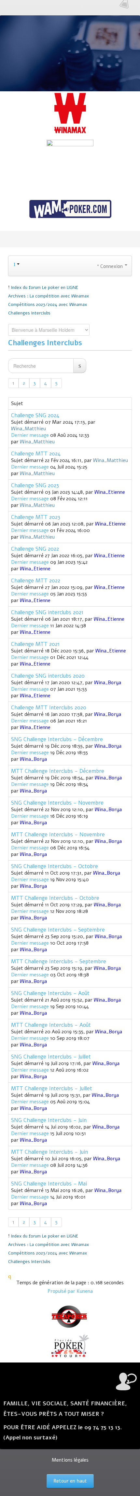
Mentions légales (70, 1460)
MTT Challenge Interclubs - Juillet (51, 1088)
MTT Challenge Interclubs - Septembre (58, 961)
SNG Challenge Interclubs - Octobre (54, 866)
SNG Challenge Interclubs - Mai (49, 1183)
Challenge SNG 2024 (35, 415)
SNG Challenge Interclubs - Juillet (51, 1056)
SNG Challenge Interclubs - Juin (49, 1120)
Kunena (85, 1291)
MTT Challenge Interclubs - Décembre (57, 771)
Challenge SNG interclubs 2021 (47, 612)
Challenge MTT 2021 (35, 644)
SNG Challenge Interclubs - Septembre (58, 930)
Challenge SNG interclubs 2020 (48, 676)
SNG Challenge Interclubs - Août (50, 993)
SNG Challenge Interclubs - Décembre (57, 739)
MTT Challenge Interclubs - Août (51, 1025)
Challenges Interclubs (45, 343)
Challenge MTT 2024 (36, 453)
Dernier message (30, 435)
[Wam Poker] (70, 209)
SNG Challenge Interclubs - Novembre (57, 803)
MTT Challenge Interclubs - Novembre (58, 834)
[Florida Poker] (70, 1346)
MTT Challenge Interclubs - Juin (49, 1152)
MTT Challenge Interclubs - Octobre (55, 898)
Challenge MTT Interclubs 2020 (48, 707)
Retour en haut (70, 1481)
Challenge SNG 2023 (35, 485)
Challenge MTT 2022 (35, 580)
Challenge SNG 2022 (35, 549)
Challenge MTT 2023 (35, 517)
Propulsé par (62, 1291)
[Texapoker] (70, 1316)
